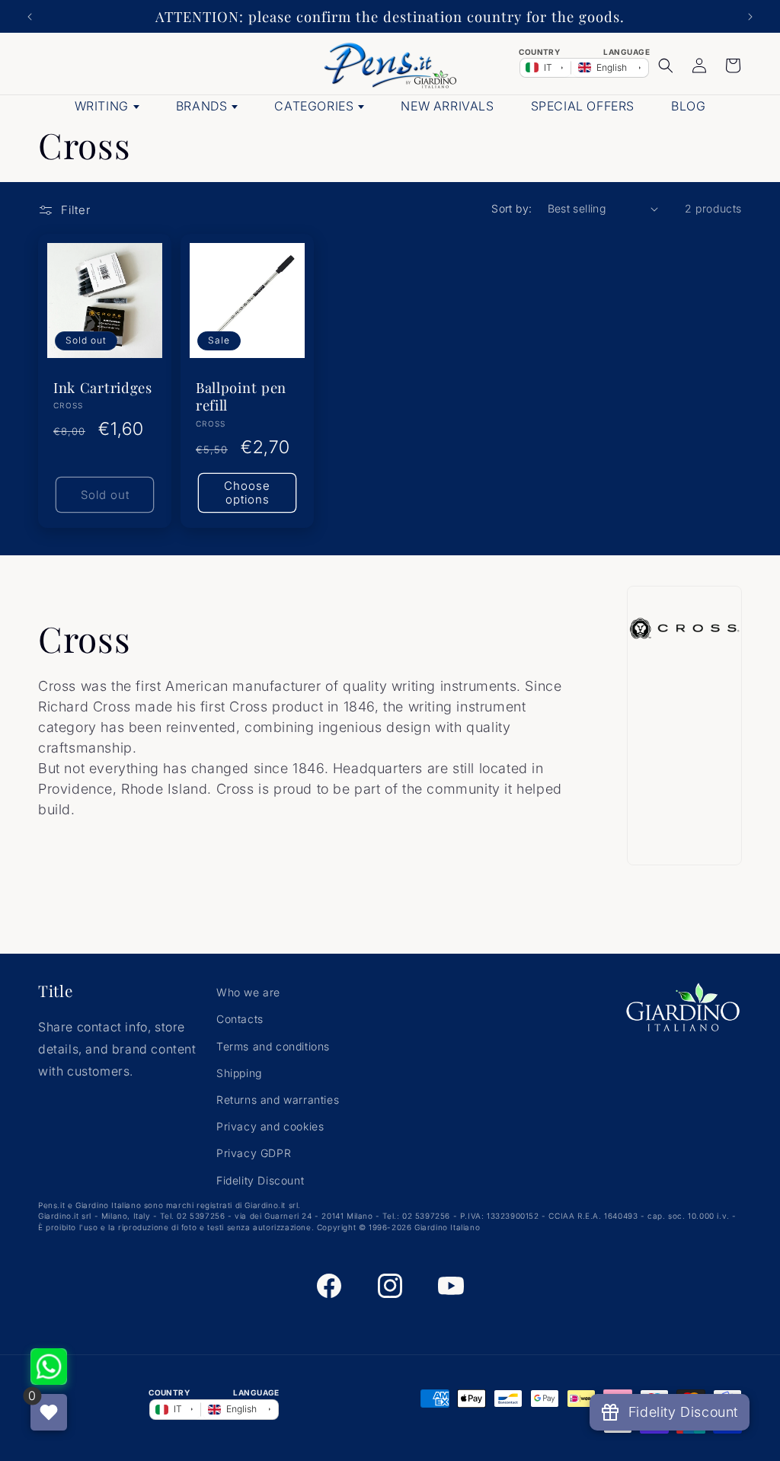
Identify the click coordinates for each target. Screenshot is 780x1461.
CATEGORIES (313, 105)
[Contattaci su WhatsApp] (48, 1366)
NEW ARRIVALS (447, 105)
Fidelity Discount (260, 1180)
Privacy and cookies (270, 1126)
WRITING (102, 105)
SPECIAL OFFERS (583, 105)
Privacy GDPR (253, 1152)
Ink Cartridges (102, 387)
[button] (665, 65)
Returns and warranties (277, 1099)
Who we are (248, 992)
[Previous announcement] (29, 16)
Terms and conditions (273, 1046)
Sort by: (511, 208)
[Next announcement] (750, 16)
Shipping (239, 1072)
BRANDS (202, 105)
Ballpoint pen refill (241, 396)
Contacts (240, 1018)
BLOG (688, 105)
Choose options (247, 492)
